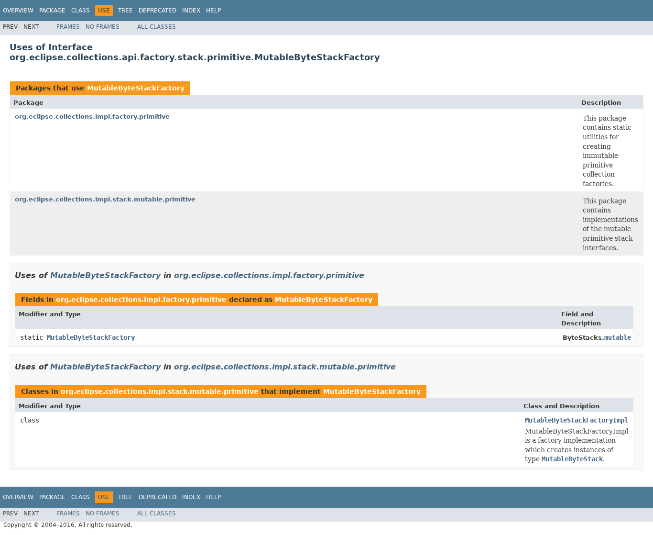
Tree (125, 10)
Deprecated (157, 10)
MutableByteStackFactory (136, 88)
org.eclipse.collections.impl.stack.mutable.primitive (105, 199)
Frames (68, 26)
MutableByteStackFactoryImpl (576, 420)
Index (191, 10)
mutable (617, 337)
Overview (18, 10)
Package (52, 10)
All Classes (156, 26)
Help (213, 10)
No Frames (103, 26)
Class (80, 10)
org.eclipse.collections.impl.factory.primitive (92, 116)
